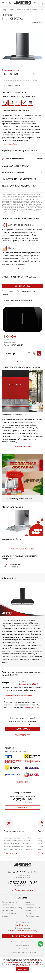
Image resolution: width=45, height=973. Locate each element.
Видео (28, 910)
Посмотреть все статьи (22, 549)
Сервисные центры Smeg (12, 908)
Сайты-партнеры (32, 916)
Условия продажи (22, 945)
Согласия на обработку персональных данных (29, 965)
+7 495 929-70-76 (23, 872)
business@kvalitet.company (22, 930)
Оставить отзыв (22, 286)
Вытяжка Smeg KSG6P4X (29, 684)
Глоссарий (30, 905)
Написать (22, 808)
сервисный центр (32, 708)
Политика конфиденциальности (22, 942)
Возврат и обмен (9, 913)
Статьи (5, 916)
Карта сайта (22, 948)
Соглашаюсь (22, 969)
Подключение (7, 905)
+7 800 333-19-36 (23, 883)
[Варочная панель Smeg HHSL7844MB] (22, 319)
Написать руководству (22, 936)
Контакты (29, 913)
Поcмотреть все (22, 735)
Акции (28, 902)
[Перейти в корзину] (41, 3)
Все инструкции (14, 85)
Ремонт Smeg (7, 910)
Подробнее (22, 782)
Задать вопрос (22, 729)
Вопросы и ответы (33, 908)
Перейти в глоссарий (23, 446)
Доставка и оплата (9, 902)
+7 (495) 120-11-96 (22, 799)
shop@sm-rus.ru (22, 925)
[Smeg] (22, 3)
